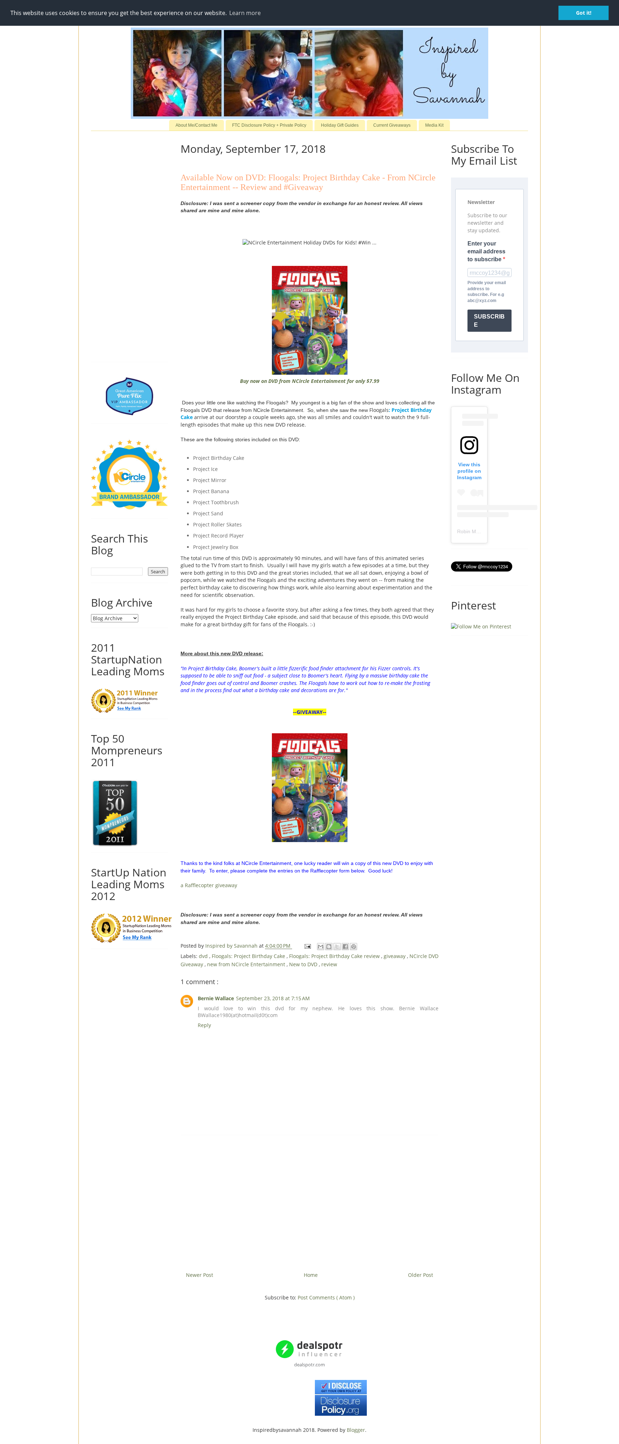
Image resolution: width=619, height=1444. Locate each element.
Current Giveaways (392, 125)
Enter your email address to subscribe (486, 251)
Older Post (420, 1275)
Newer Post (199, 1275)
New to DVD (304, 964)
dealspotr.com (309, 1364)
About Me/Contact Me (196, 125)
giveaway (395, 956)
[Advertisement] (309, 1200)
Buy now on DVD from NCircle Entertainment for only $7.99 (309, 381)
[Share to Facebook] (345, 946)
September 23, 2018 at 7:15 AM (273, 998)
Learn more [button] (245, 13)
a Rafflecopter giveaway (209, 885)
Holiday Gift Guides (340, 125)
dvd (204, 956)
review (329, 964)
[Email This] (320, 946)
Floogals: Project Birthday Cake (249, 956)
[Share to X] (337, 946)
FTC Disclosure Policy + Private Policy (269, 125)
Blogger (356, 1429)
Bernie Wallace (216, 998)
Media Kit (434, 125)
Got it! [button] (583, 12)
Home (311, 1275)
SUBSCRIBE (489, 320)
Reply (204, 1025)
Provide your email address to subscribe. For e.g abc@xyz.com (486, 291)
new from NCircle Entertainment (247, 964)
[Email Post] (307, 945)
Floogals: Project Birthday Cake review (335, 956)
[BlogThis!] (328, 946)
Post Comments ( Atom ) (326, 1297)
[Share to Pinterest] (353, 946)
